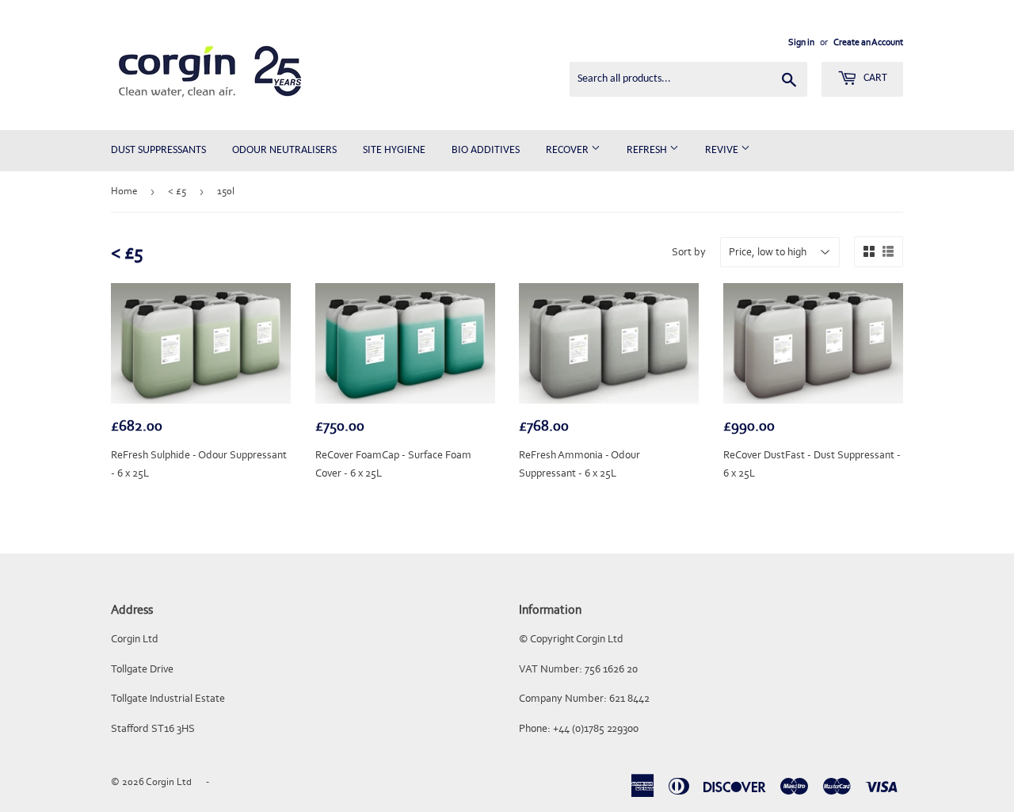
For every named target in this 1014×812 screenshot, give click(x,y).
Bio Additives (486, 150)
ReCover (568, 150)
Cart (874, 78)
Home (124, 191)
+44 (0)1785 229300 (596, 728)
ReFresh (648, 150)
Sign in (801, 42)
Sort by (689, 252)
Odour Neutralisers (284, 150)
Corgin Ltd (169, 781)
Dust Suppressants (158, 150)
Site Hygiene (394, 150)
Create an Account (868, 42)
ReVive (723, 150)
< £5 (177, 191)
